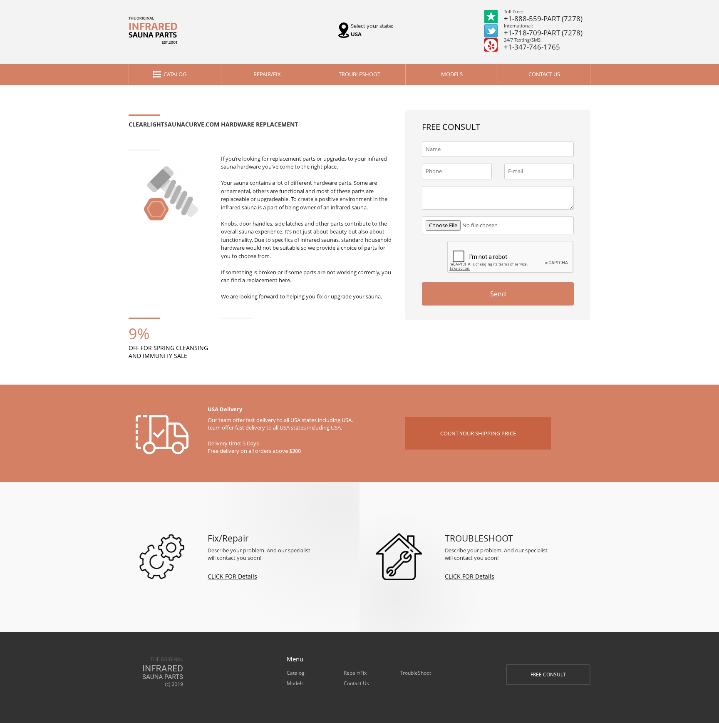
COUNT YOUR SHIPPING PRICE (478, 433)
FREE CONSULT (548, 674)
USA (356, 34)
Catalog (175, 74)
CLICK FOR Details (232, 576)
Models (452, 74)
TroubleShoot (359, 74)
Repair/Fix (267, 74)
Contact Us (544, 74)
